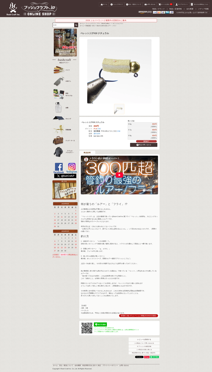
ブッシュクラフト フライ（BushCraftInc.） (98, 23)
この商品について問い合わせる (144, 343)
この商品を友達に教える (144, 349)
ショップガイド (118, 4)
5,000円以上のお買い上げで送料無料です (192, 12)
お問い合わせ (151, 4)
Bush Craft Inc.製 (106, 26)
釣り (93, 26)
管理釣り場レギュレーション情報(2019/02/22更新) (138, 316)
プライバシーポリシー (110, 365)
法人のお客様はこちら (201, 4)
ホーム (105, 4)
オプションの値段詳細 (144, 346)
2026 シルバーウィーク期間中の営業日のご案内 (106, 20)
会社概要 (190, 9)
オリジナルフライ (118, 23)
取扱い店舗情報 (175, 9)
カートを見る (166, 4)
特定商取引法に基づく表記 (91, 365)
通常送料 (97, 133)
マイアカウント (183, 4)
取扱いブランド (158, 9)
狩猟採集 (88, 26)
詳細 (99, 129)
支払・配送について (134, 4)
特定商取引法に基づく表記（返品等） (144, 353)
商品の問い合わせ (145, 145)
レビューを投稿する (144, 339)
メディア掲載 (203, 9)
